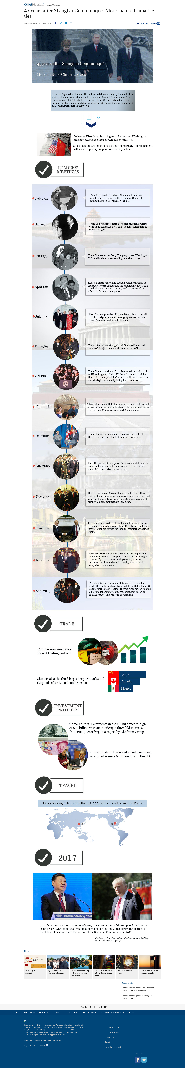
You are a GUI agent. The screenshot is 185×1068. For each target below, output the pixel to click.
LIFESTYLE (55, 1012)
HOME (16, 1012)
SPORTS (85, 1012)
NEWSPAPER (116, 1012)
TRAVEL (76, 1012)
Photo (26, 951)
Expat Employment (113, 1047)
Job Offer (109, 1042)
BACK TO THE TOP (92, 1007)
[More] (70, 24)
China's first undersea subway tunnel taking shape (104, 973)
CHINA (24, 1012)
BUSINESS (43, 1012)
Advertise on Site (112, 1032)
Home (49, 5)
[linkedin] (64, 24)
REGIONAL (105, 1012)
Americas (56, 5)
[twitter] (59, 24)
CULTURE (66, 1012)
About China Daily (112, 1027)
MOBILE (131, 1012)
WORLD (33, 1012)
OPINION (94, 1012)
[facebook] (54, 24)
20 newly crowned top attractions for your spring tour (80, 973)
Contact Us (109, 1037)
